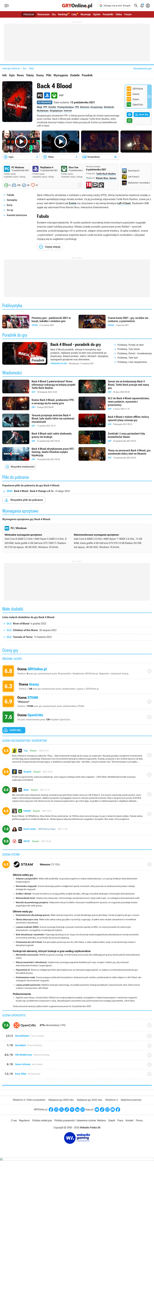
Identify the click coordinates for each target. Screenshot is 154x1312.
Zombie (52, 107)
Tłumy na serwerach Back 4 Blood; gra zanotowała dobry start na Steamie (115, 454)
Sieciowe (84, 107)
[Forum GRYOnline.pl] (82, 1109)
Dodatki (75, 75)
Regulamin (24, 1120)
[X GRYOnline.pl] (61, 1109)
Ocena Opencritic (77, 718)
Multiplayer (43, 110)
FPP (45, 107)
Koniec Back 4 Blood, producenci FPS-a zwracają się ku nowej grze (38, 403)
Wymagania (61, 75)
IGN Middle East (77, 1056)
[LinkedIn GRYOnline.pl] (77, 1109)
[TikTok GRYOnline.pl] (67, 1109)
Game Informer (77, 1065)
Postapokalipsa (65, 107)
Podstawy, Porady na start (130, 344)
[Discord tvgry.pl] (112, 1109)
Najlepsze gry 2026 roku (61, 1099)
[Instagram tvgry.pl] (107, 1109)
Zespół (111, 1120)
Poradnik (87, 75)
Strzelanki (109, 107)
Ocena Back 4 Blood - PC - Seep (77, 795)
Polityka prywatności (64, 1120)
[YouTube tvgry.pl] (97, 1109)
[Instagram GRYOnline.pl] (56, 1109)
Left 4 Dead (124, 203)
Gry (54, 14)
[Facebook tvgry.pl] (118, 1109)
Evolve (72, 203)
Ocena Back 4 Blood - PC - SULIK (77, 842)
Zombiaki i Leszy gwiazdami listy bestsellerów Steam (115, 437)
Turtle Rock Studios (106, 173)
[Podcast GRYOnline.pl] (72, 1109)
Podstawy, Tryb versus (128, 348)
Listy (74, 14)
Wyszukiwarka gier (143, 68)
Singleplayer (56, 110)
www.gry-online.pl (11, 68)
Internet (68, 110)
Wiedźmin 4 (111, 1099)
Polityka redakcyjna (42, 1120)
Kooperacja (97, 107)
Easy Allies (77, 1075)
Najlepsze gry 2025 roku (89, 1099)
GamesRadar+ (77, 1037)
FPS (77, 107)
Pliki (48, 75)
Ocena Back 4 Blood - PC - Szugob (77, 776)
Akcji (31, 68)
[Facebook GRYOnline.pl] (51, 1109)
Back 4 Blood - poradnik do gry (77, 353)
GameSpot (77, 1046)
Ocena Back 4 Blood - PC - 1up (77, 756)
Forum (127, 14)
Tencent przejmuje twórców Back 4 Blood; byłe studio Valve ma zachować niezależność (38, 421)
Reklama (101, 1120)
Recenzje (86, 14)
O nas (14, 1120)
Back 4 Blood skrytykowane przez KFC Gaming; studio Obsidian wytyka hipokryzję (38, 454)
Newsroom (43, 14)
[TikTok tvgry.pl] (102, 1109)
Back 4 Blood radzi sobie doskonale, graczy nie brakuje (38, 437)
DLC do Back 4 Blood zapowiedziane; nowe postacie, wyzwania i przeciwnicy (115, 403)
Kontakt (129, 1120)
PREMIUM (28, 14)
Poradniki (108, 14)
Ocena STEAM (77, 702)
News (20, 75)
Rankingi (63, 14)
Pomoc (139, 1120)
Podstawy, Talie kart (127, 357)
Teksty (30, 75)
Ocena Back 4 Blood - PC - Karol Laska (77, 830)
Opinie (96, 14)
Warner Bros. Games (106, 178)
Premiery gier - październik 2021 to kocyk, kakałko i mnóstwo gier (38, 321)
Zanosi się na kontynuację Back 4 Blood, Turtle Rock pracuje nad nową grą (115, 387)
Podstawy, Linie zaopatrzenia (132, 361)
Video (119, 14)
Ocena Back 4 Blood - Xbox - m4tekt (77, 815)
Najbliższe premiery (131, 1099)
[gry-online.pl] (77, 6)
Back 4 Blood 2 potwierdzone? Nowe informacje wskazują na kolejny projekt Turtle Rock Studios (38, 387)
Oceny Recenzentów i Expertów (77, 672)
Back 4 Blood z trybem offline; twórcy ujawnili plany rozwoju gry (115, 421)
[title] (77, 865)
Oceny (40, 75)
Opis (12, 75)
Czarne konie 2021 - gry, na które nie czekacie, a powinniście (115, 321)
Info (4, 75)
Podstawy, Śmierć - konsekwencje (134, 353)
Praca (120, 1120)
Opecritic (77, 1026)
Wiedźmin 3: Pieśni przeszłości (29, 1099)
